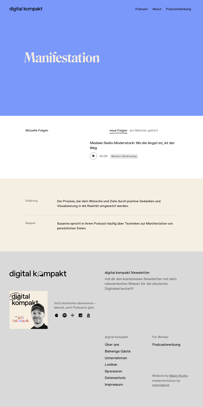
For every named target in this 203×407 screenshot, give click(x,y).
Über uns (112, 344)
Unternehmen (116, 358)
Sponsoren (113, 371)
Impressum (114, 384)
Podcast (141, 9)
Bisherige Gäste (118, 351)
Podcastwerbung (178, 9)
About (156, 9)
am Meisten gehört (144, 130)
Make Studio (178, 376)
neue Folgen (118, 130)
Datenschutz (115, 378)
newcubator (161, 385)
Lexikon (111, 364)
